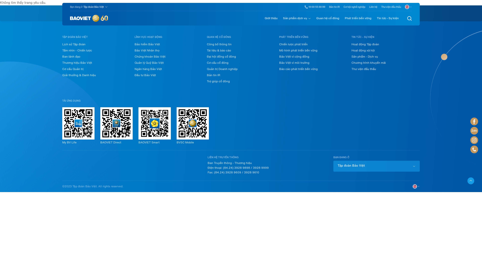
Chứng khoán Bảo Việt (150, 56)
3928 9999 (261, 168)
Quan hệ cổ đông (327, 18)
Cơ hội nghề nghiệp (354, 6)
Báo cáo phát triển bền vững (298, 69)
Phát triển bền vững (358, 18)
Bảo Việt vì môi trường (294, 62)
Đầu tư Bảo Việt (145, 75)
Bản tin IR (334, 6)
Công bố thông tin (219, 44)
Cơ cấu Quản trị (73, 69)
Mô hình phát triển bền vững (298, 50)
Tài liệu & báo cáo (219, 50)
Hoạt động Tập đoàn (365, 44)
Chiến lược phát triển (293, 44)
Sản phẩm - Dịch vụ (364, 56)
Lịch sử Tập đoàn (73, 44)
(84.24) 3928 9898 (236, 168)
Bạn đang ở (76, 6)
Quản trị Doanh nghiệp (222, 69)
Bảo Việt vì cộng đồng (294, 56)
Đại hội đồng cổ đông (221, 56)
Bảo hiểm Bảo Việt (147, 44)
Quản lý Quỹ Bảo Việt (149, 62)
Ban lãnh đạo (71, 56)
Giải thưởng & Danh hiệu (79, 75)
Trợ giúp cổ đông (218, 81)
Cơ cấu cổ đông (217, 62)
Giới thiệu (271, 18)
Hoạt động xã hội (363, 50)
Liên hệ (373, 6)
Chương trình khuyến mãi (368, 62)
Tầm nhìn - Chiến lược (77, 50)
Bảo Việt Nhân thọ (147, 50)
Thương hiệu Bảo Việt (77, 62)
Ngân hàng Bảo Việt (148, 69)
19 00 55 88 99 (316, 7)
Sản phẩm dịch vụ (295, 18)
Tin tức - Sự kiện (388, 18)
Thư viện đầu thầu (391, 6)
